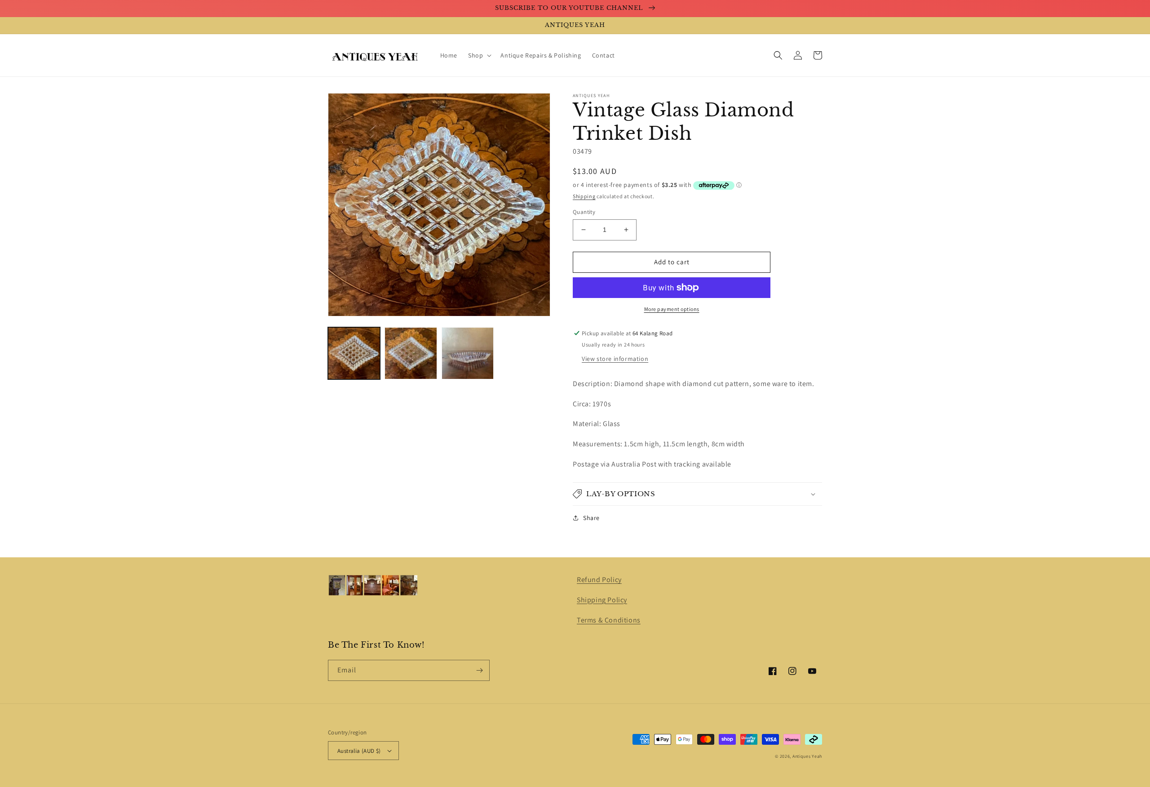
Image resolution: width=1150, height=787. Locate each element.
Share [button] (591, 518)
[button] (479, 55)
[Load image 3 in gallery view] (468, 353)
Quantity (584, 212)
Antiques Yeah (807, 756)
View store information (615, 359)
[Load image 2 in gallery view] (411, 353)
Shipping (584, 196)
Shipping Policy (602, 600)
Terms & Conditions (609, 620)
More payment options (671, 309)
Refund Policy (599, 579)
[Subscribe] (479, 670)
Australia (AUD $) (359, 751)
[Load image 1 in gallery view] (354, 353)
